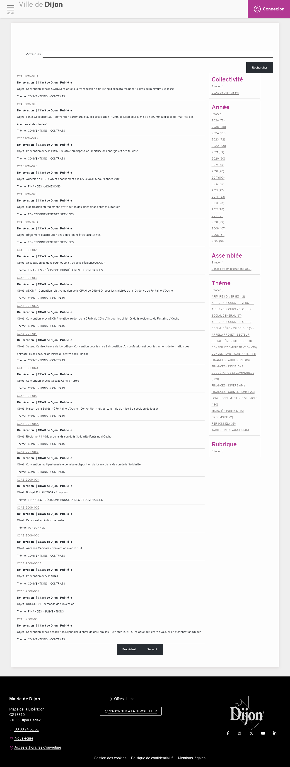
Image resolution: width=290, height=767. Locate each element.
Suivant (152, 649)
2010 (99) (218, 222)
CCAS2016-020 (27, 166)
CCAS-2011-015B (28, 452)
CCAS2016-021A (28, 222)
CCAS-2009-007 (28, 591)
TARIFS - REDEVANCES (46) (230, 430)
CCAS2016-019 (26, 104)
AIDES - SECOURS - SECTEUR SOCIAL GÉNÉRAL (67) (231, 312)
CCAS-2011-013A (28, 306)
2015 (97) (218, 190)
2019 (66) (218, 165)
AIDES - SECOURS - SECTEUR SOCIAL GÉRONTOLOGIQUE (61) (233, 325)
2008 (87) (218, 235)
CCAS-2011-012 (27, 250)
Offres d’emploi (125, 699)
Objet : (21, 89)
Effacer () (217, 86)
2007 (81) (218, 241)
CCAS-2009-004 (28, 480)
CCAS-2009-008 (28, 619)
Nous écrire (23, 738)
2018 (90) (218, 171)
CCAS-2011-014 (27, 334)
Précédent (129, 649)
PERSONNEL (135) (224, 423)
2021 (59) (218, 152)
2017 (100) (218, 177)
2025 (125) (219, 127)
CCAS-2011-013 (27, 278)
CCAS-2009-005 (28, 507)
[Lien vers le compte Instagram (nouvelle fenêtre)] (239, 733)
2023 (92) (218, 139)
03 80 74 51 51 (26, 729)
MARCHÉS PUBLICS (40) (228, 411)
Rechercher (259, 67)
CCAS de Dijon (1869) (225, 93)
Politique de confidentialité (152, 758)
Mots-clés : (34, 54)
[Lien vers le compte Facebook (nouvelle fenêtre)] (228, 733)
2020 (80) (218, 158)
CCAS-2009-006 (28, 535)
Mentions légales (191, 758)
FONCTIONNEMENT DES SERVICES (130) (235, 401)
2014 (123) (218, 197)
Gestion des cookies (110, 758)
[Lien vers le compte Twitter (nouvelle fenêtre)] (251, 733)
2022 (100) (219, 146)
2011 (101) (217, 216)
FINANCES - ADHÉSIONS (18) (231, 360)
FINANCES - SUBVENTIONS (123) (233, 392)
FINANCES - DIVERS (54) (228, 385)
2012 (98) (218, 209)
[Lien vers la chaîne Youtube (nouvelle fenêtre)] (263, 733)
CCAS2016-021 (26, 194)
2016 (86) (218, 184)
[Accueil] (133, 10)
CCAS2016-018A (28, 76)
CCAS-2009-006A (29, 563)
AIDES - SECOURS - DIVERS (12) (233, 303)
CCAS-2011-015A (28, 424)
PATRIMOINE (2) (222, 417)
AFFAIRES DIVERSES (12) (228, 296)
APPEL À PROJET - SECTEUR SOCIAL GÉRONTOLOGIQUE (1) (232, 338)
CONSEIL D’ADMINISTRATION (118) (234, 347)
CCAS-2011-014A (28, 368)
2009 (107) (218, 228)
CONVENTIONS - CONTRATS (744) (234, 354)
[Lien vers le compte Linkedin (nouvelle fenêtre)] (275, 733)
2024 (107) (218, 133)
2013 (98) (218, 203)
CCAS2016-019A (27, 138)
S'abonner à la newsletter (132, 711)
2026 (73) (218, 120)
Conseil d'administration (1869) (231, 269)
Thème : (22, 96)
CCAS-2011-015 (27, 396)
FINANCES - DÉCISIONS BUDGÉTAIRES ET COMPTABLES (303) (233, 372)
